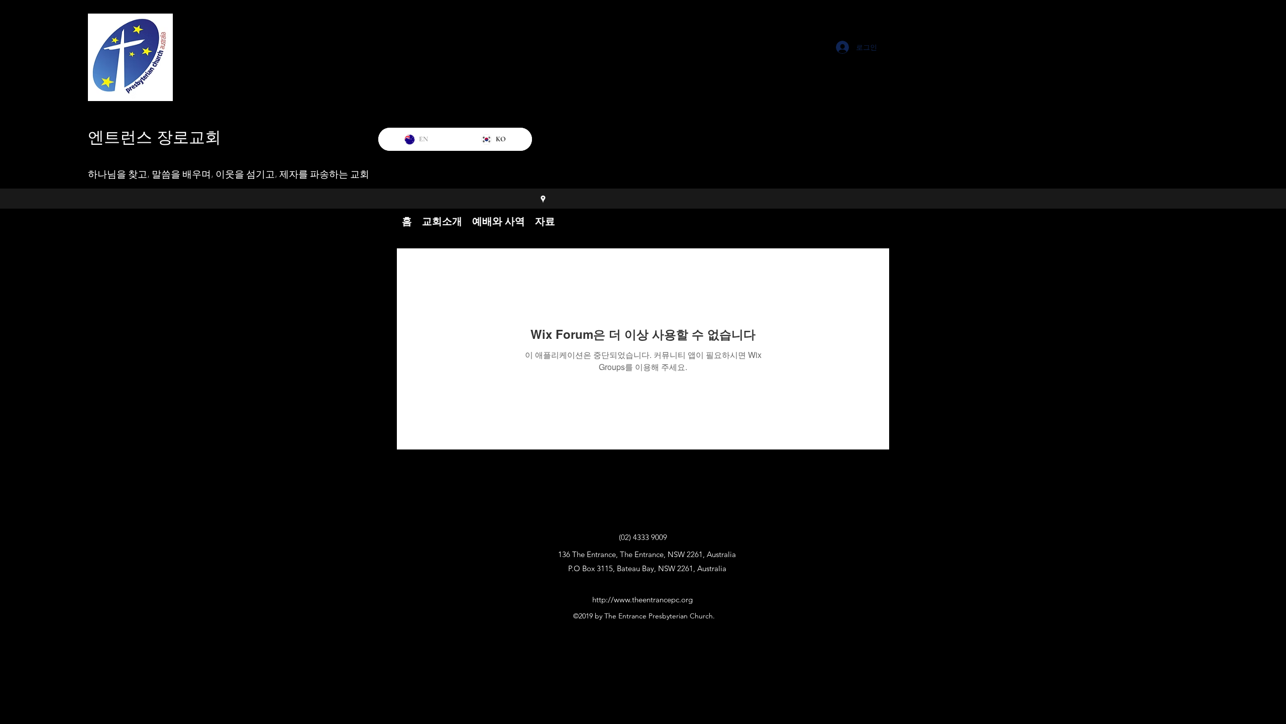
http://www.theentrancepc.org (642, 599)
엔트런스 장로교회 (154, 137)
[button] (442, 221)
